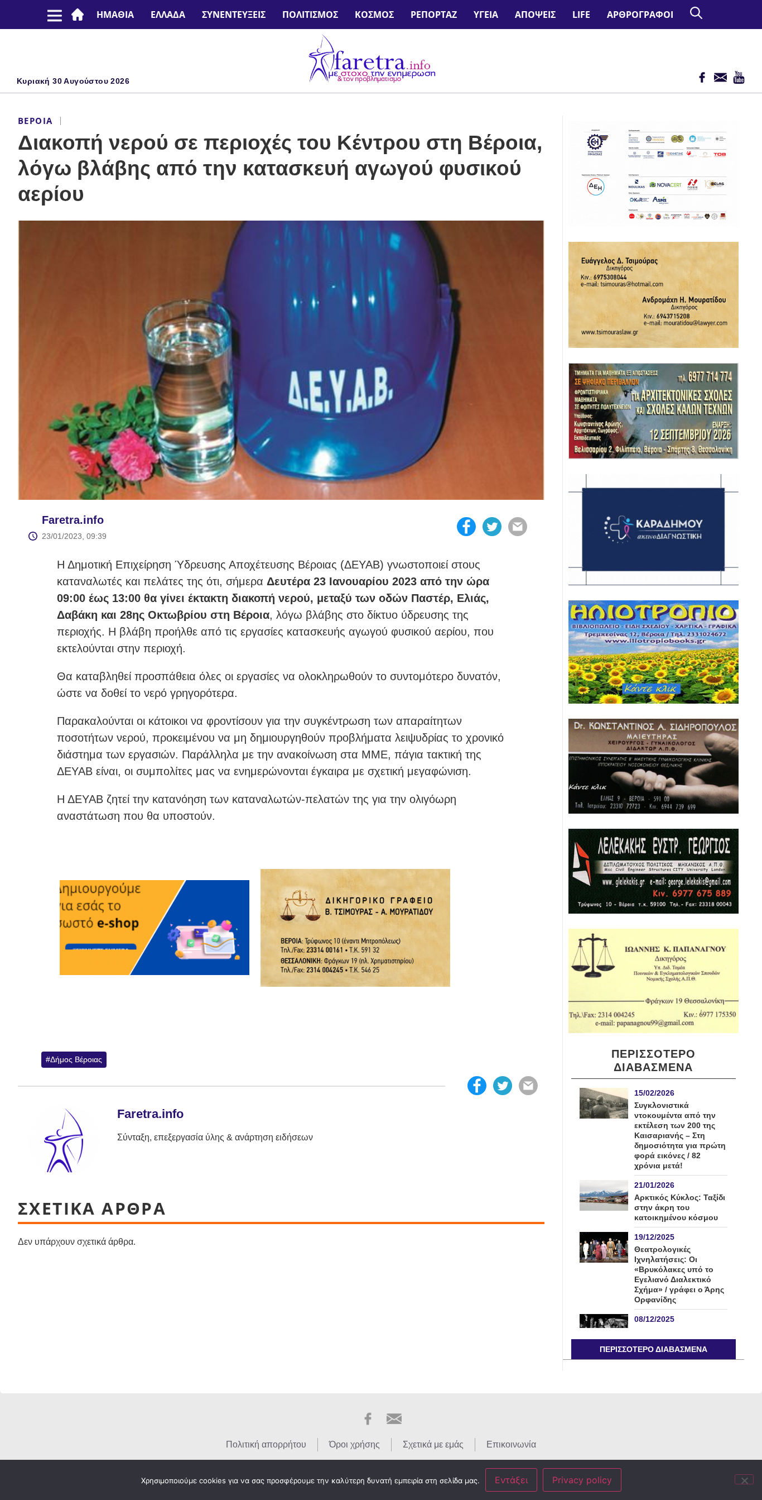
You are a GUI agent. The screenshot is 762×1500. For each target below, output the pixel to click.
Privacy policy (582, 1479)
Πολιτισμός (310, 14)
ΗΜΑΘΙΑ (115, 14)
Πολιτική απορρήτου (266, 1444)
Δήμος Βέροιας (76, 1059)
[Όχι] (744, 1479)
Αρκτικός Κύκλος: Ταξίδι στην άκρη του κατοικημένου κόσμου (679, 1207)
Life (581, 14)
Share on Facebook (466, 526)
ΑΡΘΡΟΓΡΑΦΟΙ (640, 14)
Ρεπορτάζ (434, 14)
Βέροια (35, 121)
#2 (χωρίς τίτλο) (79, 14)
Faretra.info (73, 520)
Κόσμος (374, 14)
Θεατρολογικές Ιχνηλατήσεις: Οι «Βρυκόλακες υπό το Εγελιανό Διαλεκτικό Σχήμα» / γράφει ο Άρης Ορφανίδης (679, 1274)
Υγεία (486, 14)
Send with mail (517, 526)
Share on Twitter (492, 526)
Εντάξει (511, 1479)
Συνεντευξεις (234, 14)
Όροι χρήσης (354, 1444)
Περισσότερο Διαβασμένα (653, 1349)
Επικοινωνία (511, 1444)
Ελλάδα (168, 14)
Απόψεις (535, 14)
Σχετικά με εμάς (433, 1444)
